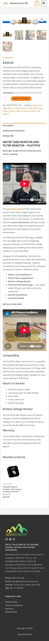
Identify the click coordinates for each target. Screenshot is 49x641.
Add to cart (21, 98)
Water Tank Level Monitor (20, 111)
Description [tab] (8, 125)
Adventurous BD (19, 3)
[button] (42, 19)
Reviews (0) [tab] (8, 136)
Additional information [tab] (14, 130)
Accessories (8, 57)
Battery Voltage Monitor (17, 108)
